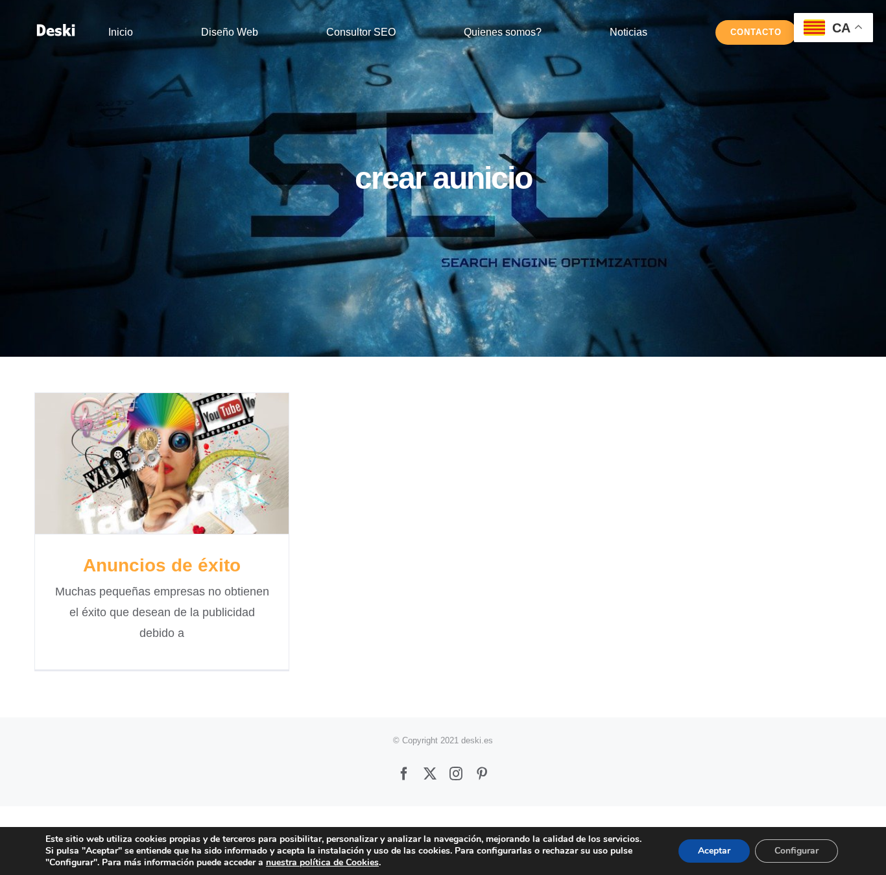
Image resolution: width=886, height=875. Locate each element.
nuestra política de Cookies (322, 862)
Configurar (796, 851)
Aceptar (714, 851)
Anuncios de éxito (161, 463)
